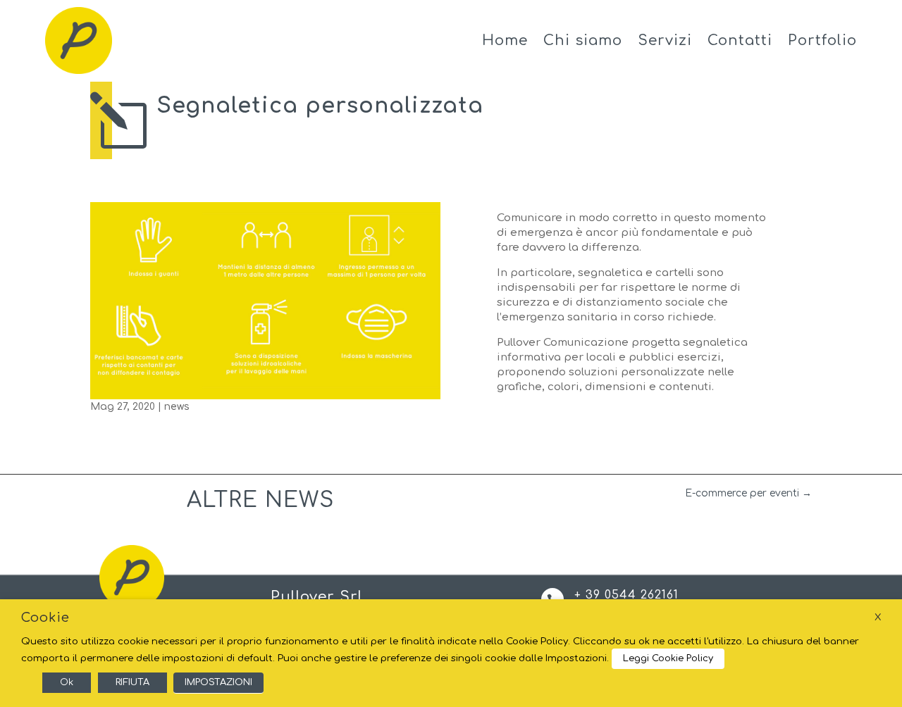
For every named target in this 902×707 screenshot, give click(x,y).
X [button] (878, 617)
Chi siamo (582, 40)
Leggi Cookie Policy (668, 658)
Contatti (740, 40)
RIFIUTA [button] (132, 682)
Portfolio (822, 40)
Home (505, 40)
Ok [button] (66, 682)
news (177, 406)
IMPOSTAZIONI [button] (218, 682)
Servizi (665, 40)
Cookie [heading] (45, 618)
